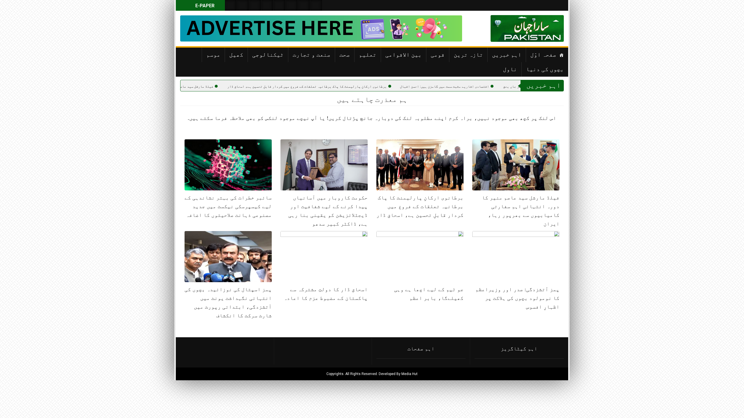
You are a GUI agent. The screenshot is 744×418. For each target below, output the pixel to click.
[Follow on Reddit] (304, 5)
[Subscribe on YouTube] (267, 5)
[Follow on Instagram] (316, 5)
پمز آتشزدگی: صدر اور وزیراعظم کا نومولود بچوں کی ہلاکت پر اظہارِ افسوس (517, 298)
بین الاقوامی (403, 54)
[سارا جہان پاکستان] (546, 28)
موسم (213, 54)
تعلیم (367, 54)
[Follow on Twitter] (255, 5)
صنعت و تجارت (311, 54)
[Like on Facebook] (243, 5)
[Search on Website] (231, 5)
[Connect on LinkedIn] (292, 5)
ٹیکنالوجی (268, 54)
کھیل (236, 54)
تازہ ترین (468, 54)
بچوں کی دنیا (545, 69)
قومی (438, 54)
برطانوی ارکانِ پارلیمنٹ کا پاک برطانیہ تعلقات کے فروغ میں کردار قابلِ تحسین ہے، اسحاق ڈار (335, 86)
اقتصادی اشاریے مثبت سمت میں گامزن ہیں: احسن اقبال (473, 86)
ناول (510, 69)
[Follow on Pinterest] (279, 5)
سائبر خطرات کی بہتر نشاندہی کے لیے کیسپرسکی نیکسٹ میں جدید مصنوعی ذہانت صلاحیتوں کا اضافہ (228, 206)
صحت (344, 54)
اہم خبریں (506, 54)
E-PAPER (204, 5)
